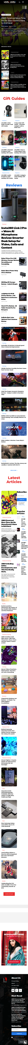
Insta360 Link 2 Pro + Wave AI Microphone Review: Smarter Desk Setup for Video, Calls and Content (14, 237)
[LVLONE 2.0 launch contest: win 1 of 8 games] (18, 517)
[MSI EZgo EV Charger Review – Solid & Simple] (23, 285)
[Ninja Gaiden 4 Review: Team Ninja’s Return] (14, 429)
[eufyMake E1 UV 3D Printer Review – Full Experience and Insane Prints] (23, 297)
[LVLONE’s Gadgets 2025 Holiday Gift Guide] (20, 163)
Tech (3, 788)
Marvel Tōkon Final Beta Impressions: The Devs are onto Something (8, 671)
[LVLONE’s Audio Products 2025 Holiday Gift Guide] (7, 163)
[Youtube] (12, 990)
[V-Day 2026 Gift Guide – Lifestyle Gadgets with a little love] (20, 111)
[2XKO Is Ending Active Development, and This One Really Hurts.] (5, 64)
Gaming (4, 343)
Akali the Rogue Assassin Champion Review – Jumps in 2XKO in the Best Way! (12, 393)
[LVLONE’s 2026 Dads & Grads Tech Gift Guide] (7, 111)
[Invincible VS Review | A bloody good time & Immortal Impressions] (14, 334)
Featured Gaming (6, 14)
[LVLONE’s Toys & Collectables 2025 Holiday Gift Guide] (20, 137)
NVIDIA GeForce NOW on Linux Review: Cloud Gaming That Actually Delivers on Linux (13, 417)
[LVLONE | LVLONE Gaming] (10, 2)
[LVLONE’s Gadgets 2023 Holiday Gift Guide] (18, 529)
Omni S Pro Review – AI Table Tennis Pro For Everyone (9, 308)
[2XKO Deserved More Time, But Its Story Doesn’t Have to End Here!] (5, 54)
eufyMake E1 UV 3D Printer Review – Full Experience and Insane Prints (9, 296)
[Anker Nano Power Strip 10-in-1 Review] (23, 274)
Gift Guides (23, 529)
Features (4, 120)
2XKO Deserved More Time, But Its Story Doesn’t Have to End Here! (13, 20)
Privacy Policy (22, 504)
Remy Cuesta (4, 26)
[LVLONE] (5, 980)
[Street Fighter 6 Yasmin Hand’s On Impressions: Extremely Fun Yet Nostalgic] (9, 746)
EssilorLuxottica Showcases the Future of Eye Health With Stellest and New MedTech (18, 76)
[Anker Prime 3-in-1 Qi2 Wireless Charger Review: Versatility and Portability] (23, 261)
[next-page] (26, 7)
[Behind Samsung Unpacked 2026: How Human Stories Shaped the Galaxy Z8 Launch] (9, 715)
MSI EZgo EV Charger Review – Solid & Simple (9, 283)
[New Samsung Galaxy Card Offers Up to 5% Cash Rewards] (9, 809)
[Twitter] (20, 990)
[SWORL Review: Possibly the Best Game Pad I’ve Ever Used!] (14, 357)
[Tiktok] (16, 990)
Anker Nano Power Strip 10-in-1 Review (9, 271)
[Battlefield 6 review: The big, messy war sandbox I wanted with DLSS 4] (14, 452)
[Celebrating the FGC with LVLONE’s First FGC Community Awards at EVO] (9, 869)
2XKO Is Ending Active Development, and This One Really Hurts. (17, 66)
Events (12, 72)
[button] (25, 1042)
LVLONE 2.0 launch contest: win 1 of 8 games (23, 522)
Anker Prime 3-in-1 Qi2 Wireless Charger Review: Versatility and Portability (10, 261)
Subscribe (22, 1041)
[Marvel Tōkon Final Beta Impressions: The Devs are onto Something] (9, 655)
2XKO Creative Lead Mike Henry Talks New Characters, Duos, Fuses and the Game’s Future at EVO (18, 86)
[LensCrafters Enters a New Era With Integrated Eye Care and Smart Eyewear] (9, 838)
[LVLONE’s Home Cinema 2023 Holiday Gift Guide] (18, 564)
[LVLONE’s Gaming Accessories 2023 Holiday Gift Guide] (18, 552)
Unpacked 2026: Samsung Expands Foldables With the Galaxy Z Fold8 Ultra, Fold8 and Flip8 (7, 794)
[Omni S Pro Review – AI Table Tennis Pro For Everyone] (23, 309)
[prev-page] (23, 7)
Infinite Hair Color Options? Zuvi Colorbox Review (9, 319)
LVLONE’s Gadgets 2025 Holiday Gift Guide (20, 177)
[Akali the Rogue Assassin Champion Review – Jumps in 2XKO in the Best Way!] (14, 380)
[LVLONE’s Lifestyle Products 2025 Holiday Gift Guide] (7, 137)
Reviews (4, 224)
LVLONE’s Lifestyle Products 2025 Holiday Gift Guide (7, 151)
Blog (23, 516)
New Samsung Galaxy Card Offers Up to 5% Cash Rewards (7, 825)
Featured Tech (5, 172)
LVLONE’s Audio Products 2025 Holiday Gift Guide (7, 177)
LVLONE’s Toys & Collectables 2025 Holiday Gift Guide (20, 151)
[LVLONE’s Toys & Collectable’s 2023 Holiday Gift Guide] (18, 541)
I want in (21, 499)
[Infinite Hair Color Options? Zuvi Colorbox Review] (23, 320)
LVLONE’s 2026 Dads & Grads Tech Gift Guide (7, 124)
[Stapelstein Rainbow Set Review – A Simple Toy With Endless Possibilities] (9, 684)
